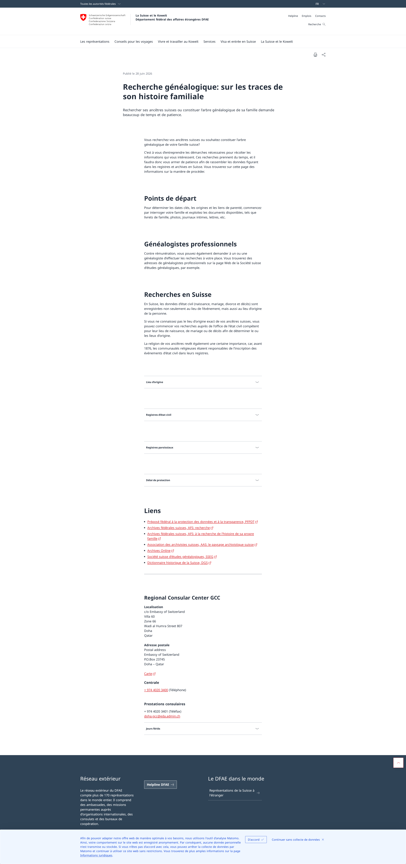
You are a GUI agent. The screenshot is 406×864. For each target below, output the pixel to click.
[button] (95, 41)
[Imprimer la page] (315, 54)
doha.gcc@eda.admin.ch (162, 716)
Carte (148, 673)
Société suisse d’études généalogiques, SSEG (180, 556)
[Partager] (323, 54)
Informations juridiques (96, 855)
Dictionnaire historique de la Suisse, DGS (177, 562)
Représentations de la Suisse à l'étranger (231, 792)
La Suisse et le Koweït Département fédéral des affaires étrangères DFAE (172, 17)
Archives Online (158, 550)
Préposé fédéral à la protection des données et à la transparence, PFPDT (200, 522)
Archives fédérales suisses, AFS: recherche (178, 528)
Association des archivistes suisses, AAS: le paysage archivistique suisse (200, 544)
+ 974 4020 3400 (156, 690)
